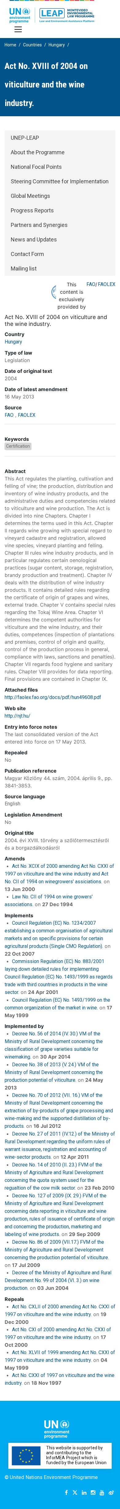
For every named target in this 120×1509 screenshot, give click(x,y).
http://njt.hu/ (17, 716)
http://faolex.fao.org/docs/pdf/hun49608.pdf (53, 697)
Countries (32, 44)
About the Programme (38, 152)
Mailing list (24, 268)
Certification (18, 446)
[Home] (52, 11)
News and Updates (34, 239)
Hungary (57, 44)
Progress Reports (32, 210)
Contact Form (27, 254)
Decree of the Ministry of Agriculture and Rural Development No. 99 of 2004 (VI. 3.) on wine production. (58, 1280)
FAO (90, 284)
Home (10, 44)
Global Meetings (30, 196)
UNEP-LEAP (25, 137)
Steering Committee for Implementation (60, 181)
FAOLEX (106, 284)
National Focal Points (36, 167)
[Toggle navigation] (18, 29)
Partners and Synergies (39, 225)
